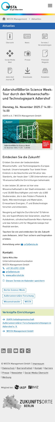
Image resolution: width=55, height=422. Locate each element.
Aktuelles (36, 19)
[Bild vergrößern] (27, 134)
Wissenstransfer (12, 302)
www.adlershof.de (15, 275)
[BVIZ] (33, 388)
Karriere (48, 368)
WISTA (28, 302)
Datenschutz (8, 368)
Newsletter (16, 373)
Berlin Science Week (14, 290)
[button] (3, 351)
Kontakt (38, 368)
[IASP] (20, 388)
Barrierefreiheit (24, 368)
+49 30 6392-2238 (15, 268)
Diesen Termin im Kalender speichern (25, 281)
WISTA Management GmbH (19, 331)
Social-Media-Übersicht (36, 373)
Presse (5, 373)
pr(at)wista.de (31, 244)
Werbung (6, 377)
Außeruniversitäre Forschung (19, 296)
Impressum (38, 364)
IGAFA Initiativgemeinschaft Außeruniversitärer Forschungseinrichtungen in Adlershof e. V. (27, 323)
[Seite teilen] (28, 351)
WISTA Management (17, 19)
